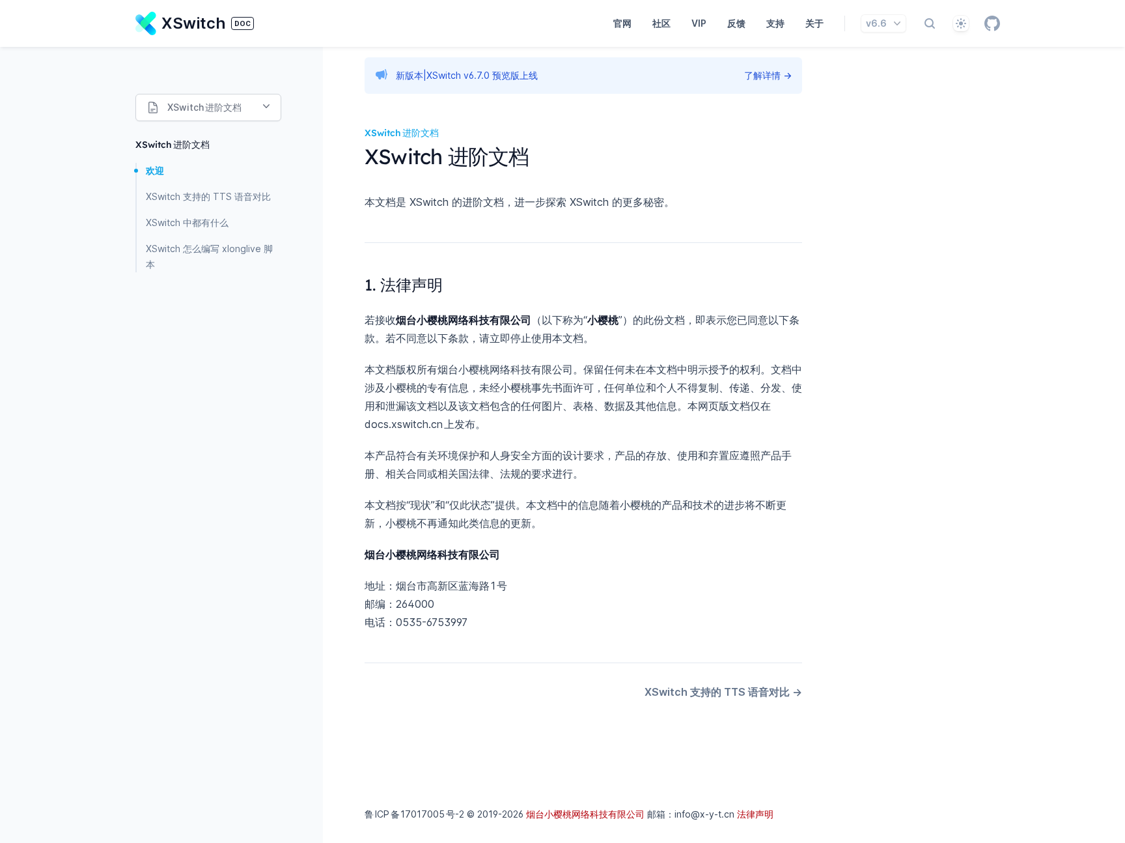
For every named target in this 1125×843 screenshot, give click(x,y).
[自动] (961, 23)
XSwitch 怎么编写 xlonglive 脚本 (209, 256)
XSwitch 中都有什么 (187, 222)
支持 (775, 23)
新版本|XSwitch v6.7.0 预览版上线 (467, 75)
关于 (814, 23)
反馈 (736, 23)
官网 (622, 23)
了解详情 (768, 75)
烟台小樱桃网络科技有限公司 (585, 814)
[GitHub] (992, 23)
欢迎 (155, 170)
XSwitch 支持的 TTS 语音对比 (208, 196)
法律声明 (755, 814)
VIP (698, 23)
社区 (661, 23)
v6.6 (876, 23)
